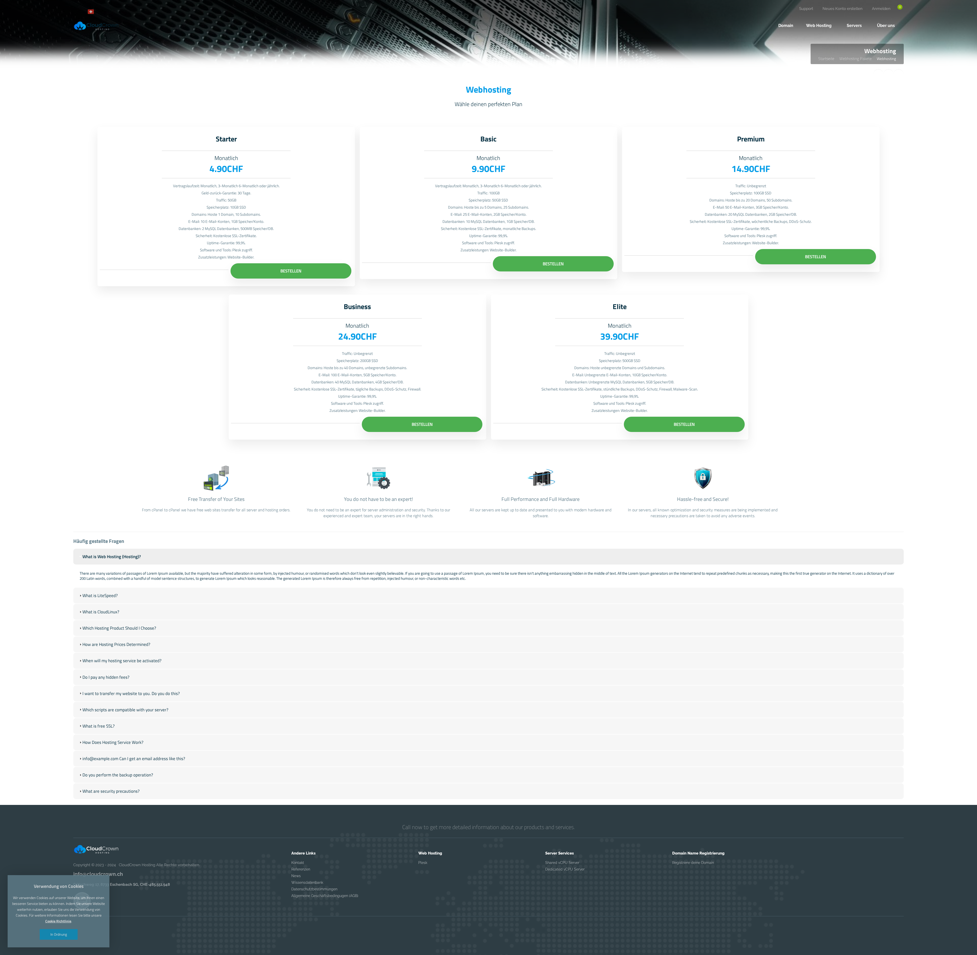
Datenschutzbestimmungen (314, 889)
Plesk (422, 863)
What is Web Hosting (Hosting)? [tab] (111, 556)
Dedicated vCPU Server (565, 869)
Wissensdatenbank (307, 882)
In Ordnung (58, 934)
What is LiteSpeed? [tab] (100, 595)
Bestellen (290, 271)
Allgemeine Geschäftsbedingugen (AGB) (324, 896)
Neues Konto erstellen (843, 8)
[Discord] (78, 11)
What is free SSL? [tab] (98, 726)
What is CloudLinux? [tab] (100, 612)
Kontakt (297, 863)
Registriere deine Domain (693, 863)
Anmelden (881, 8)
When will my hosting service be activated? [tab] (122, 660)
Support (806, 8)
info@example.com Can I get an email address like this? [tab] (133, 758)
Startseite (826, 58)
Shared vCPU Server (562, 863)
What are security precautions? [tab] (111, 791)
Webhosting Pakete (855, 58)
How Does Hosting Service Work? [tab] (112, 742)
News (296, 876)
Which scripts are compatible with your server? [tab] (125, 709)
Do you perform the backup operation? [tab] (117, 775)
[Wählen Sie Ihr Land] (93, 11)
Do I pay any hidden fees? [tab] (106, 677)
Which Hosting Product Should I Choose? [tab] (119, 628)
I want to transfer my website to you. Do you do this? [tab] (131, 693)
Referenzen (300, 869)
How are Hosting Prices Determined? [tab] (116, 644)
